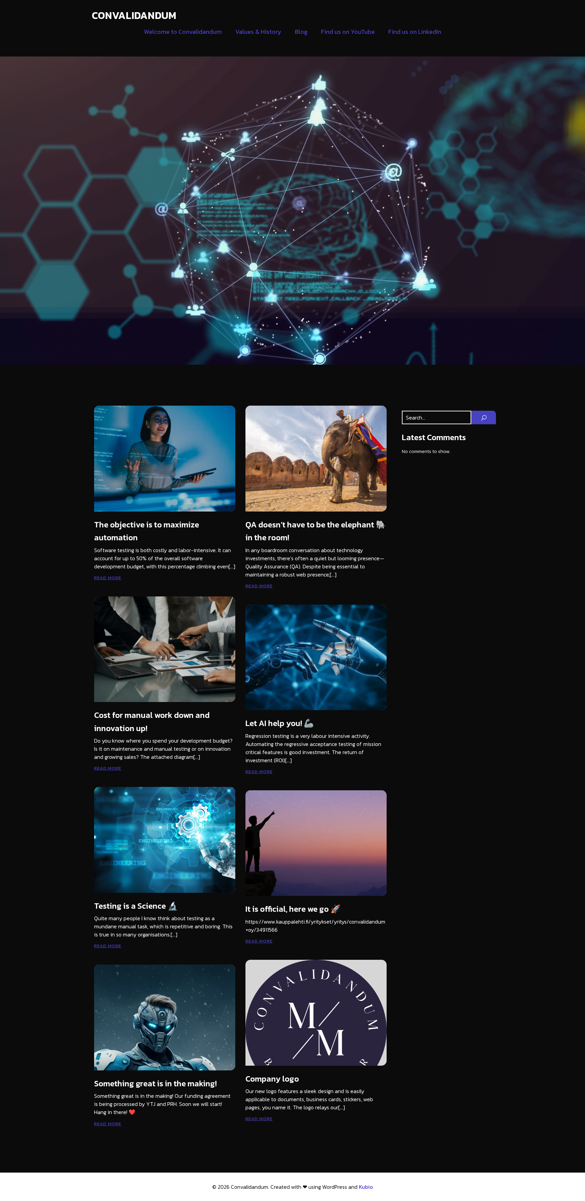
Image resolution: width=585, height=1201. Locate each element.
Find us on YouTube (348, 31)
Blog (301, 31)
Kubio (366, 1187)
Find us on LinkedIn (414, 31)
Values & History (258, 31)
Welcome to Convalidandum (183, 31)
